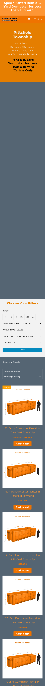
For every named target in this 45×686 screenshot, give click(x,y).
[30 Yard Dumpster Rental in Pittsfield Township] (22, 532)
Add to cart (22, 443)
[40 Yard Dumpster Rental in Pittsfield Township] (22, 468)
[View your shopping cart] (28, 19)
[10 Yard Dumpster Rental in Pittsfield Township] (22, 658)
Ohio (23, 50)
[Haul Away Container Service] (9, 19)
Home (18, 43)
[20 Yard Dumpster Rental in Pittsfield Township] (22, 595)
